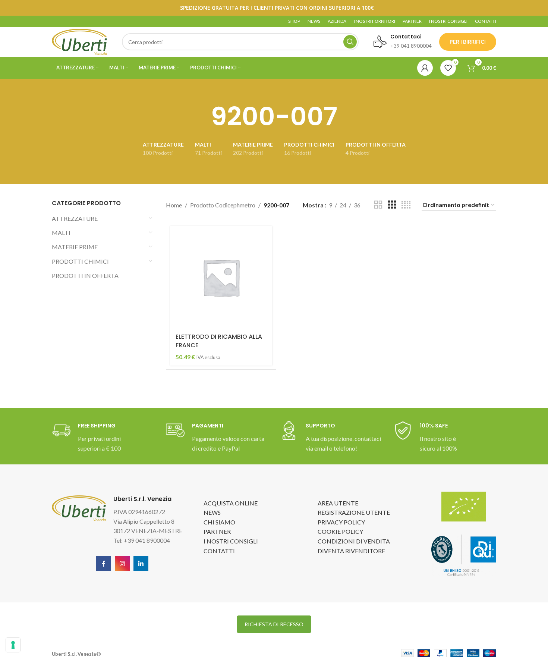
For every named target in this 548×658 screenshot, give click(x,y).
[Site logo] (79, 40)
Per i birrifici (468, 41)
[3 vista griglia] (392, 205)
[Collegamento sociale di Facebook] (103, 563)
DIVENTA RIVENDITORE (351, 550)
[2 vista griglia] (378, 205)
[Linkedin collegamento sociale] (140, 563)
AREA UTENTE (338, 503)
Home (174, 205)
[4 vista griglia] (405, 205)
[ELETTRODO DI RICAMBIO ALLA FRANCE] (221, 277)
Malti (61, 232)
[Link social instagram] (122, 563)
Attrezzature (75, 218)
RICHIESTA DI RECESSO (274, 624)
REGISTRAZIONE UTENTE (354, 512)
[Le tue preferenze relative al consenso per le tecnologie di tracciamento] (13, 645)
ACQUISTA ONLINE (231, 503)
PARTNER (217, 531)
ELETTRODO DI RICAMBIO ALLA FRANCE (219, 340)
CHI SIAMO (219, 522)
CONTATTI (219, 550)
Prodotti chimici (80, 261)
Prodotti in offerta (85, 275)
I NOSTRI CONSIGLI (231, 541)
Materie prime (75, 246)
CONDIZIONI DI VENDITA (354, 541)
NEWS (212, 512)
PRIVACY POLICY (341, 522)
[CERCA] (350, 41)
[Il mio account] (425, 67)
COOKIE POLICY (340, 531)
